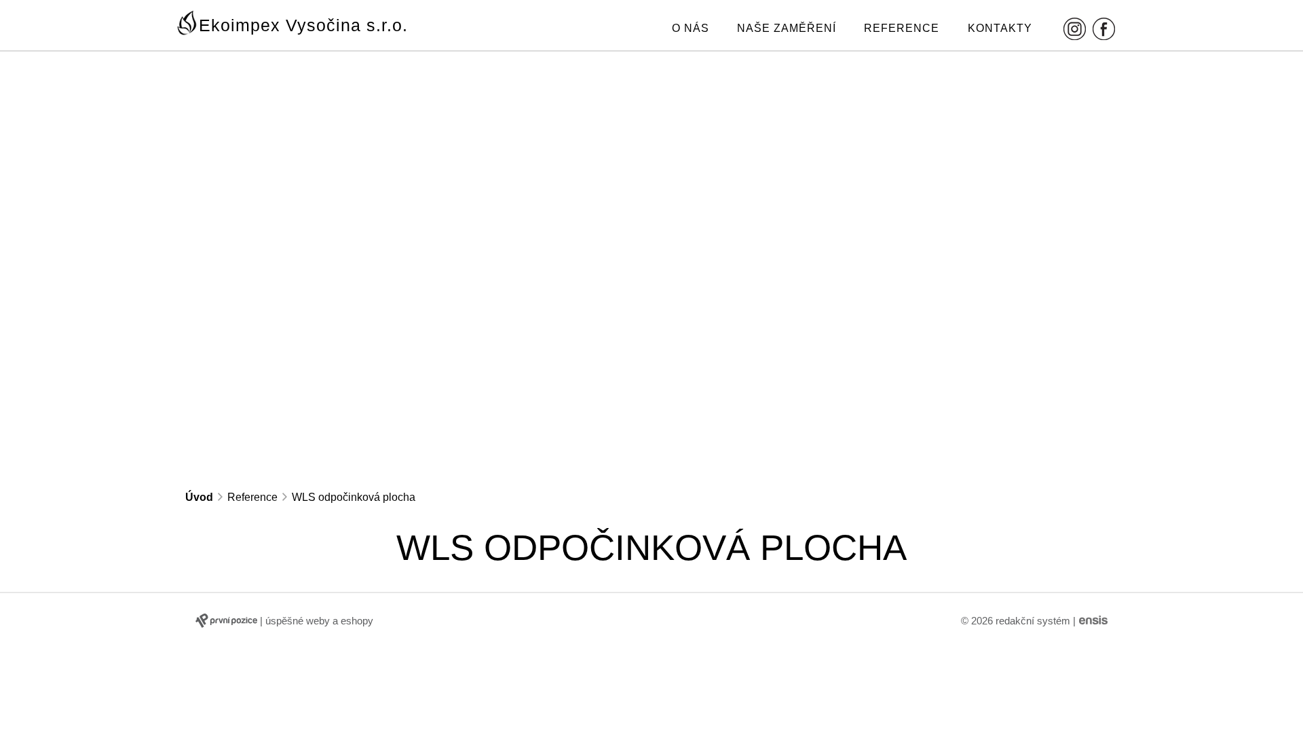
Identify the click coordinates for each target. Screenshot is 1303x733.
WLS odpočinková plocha (353, 497)
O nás (690, 28)
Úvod (199, 497)
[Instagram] (1074, 29)
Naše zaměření (786, 28)
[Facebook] (1104, 29)
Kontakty (1000, 28)
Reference (901, 28)
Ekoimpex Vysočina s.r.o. (303, 25)
